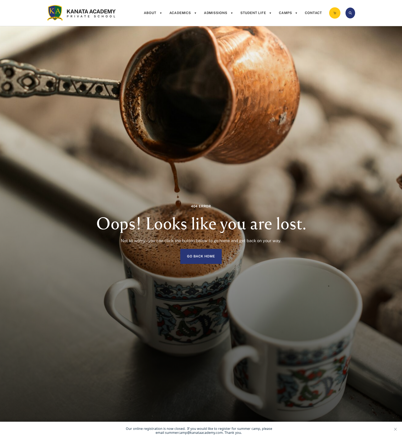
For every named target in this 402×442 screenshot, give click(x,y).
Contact (313, 13)
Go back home (201, 256)
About (150, 13)
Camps (285, 13)
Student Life (253, 13)
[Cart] (334, 13)
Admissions (215, 13)
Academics (180, 13)
